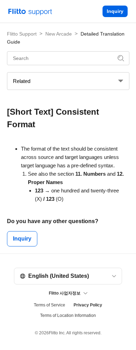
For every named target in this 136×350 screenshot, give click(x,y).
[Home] (30, 11)
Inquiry (115, 11)
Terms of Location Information (68, 315)
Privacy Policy (88, 305)
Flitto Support (22, 34)
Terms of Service (49, 305)
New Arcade (58, 34)
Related (21, 81)
